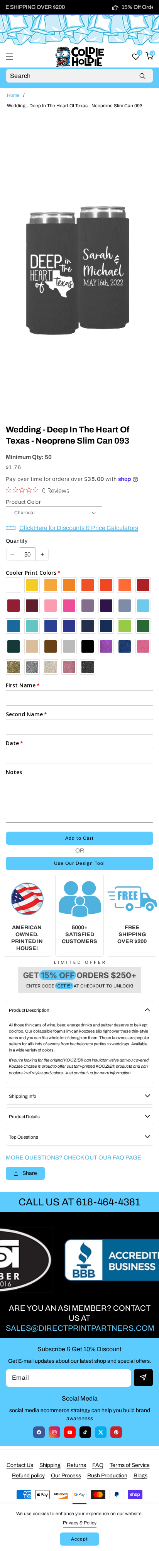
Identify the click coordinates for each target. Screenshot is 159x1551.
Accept (79, 1539)
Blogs (140, 1475)
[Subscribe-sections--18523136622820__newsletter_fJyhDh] (143, 1377)
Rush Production (107, 1475)
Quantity (16, 541)
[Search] (142, 76)
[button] (14, 56)
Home (13, 95)
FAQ (97, 1465)
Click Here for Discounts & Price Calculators (78, 528)
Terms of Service (130, 1465)
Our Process (66, 1475)
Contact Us (20, 1465)
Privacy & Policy (79, 1523)
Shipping (50, 1465)
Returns (76, 1465)
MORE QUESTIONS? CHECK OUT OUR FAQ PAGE (73, 1157)
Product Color (23, 502)
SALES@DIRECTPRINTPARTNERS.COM (80, 1328)
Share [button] (29, 1173)
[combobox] (79, 76)
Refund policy (28, 1475)
